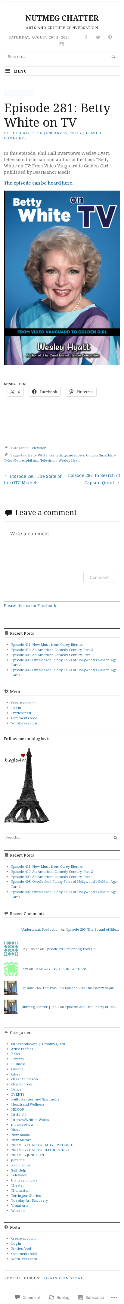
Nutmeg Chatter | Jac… (40, 1006)
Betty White (38, 455)
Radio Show (21, 1165)
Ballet (15, 1053)
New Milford (21, 1139)
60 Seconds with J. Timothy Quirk (38, 1043)
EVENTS (18, 1094)
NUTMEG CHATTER (62, 18)
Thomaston (20, 1190)
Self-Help (18, 1170)
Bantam (17, 1059)
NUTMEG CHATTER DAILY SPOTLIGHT (42, 1145)
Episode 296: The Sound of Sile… (92, 929)
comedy (55, 455)
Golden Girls (96, 455)
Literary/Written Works (30, 1119)
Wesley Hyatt (69, 460)
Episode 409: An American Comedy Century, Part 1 (52, 654)
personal (18, 1160)
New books (20, 1134)
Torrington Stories (26, 1195)
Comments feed (24, 718)
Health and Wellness (27, 1104)
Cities (15, 1074)
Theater (17, 1185)
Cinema (17, 1069)
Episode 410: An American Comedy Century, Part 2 (52, 649)
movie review (22, 1124)
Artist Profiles (22, 1049)
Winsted (18, 1210)
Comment (99, 577)
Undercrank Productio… (40, 929)
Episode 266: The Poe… (40, 987)
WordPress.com (24, 723)
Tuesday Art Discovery (29, 1200)
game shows (74, 455)
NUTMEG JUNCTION (27, 1155)
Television (18, 92)
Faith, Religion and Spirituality (35, 1099)
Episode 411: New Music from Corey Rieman (47, 644)
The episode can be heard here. (38, 183)
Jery (24, 968)
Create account (23, 702)
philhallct (22, 133)
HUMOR (17, 1109)
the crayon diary (24, 1180)
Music (15, 1129)
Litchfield (18, 1114)
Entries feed (21, 713)
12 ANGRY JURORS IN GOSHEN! (60, 968)
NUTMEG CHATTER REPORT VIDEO (40, 1149)
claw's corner (22, 1084)
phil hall (32, 460)
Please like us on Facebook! (31, 605)
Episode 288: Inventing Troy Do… (71, 949)
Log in (16, 707)
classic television (24, 1079)
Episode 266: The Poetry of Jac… (90, 987)
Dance (16, 1089)
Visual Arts (19, 1205)
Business (18, 1064)
